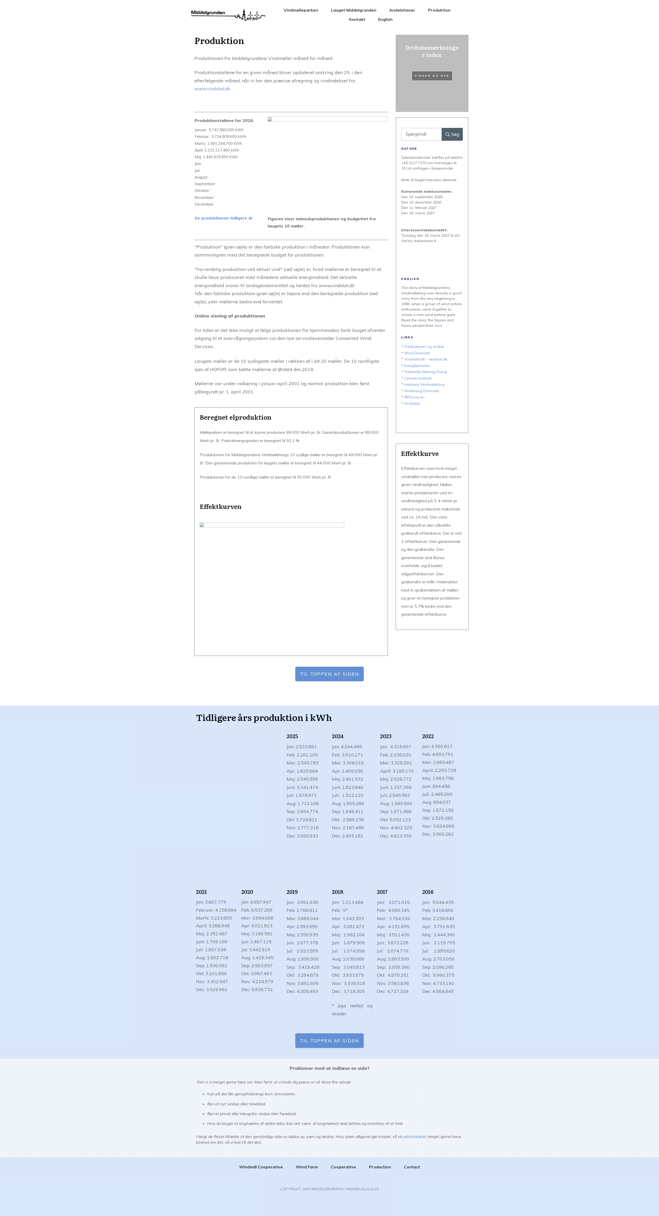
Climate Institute (418, 378)
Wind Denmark (417, 353)
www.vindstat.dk (212, 89)
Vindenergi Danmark (421, 391)
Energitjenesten (417, 365)
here (438, 325)
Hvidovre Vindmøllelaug (424, 384)
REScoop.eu (414, 397)
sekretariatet (415, 1136)
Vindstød (412, 403)
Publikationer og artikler (424, 346)
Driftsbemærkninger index (432, 73)
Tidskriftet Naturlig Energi (425, 371)
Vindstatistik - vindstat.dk (425, 359)
